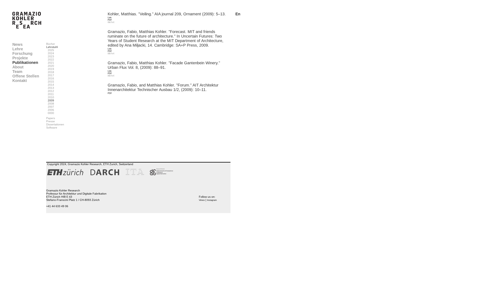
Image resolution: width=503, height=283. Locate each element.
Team (17, 71)
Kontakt (19, 80)
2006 (50, 109)
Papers (50, 118)
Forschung (22, 53)
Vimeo (202, 200)
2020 (50, 65)
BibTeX (111, 22)
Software (51, 127)
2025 (50, 50)
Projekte (20, 58)
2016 (50, 78)
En (237, 14)
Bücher (50, 43)
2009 (50, 100)
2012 (50, 91)
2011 (50, 94)
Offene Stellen (25, 76)
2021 (50, 62)
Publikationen (25, 62)
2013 (50, 87)
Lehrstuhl (52, 47)
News (17, 44)
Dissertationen (55, 124)
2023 (50, 56)
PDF (110, 20)
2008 (50, 103)
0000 (50, 113)
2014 (50, 84)
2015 (50, 81)
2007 (50, 106)
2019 (50, 69)
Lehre (17, 49)
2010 (50, 97)
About (18, 67)
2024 (50, 53)
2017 (50, 75)
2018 (50, 72)
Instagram (212, 200)
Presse (50, 121)
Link (110, 17)
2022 (50, 59)
